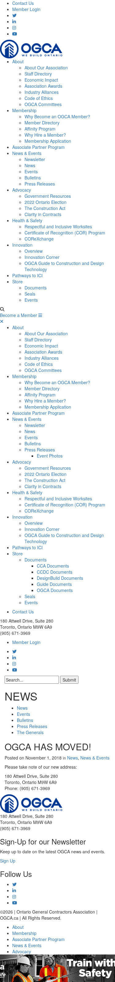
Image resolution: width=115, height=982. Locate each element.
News (30, 165)
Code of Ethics (39, 98)
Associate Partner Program (38, 147)
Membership (24, 110)
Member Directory (42, 123)
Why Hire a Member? (45, 135)
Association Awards (43, 86)
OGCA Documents (55, 590)
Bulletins (33, 178)
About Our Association (46, 67)
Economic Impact (41, 80)
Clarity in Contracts (43, 214)
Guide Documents (54, 584)
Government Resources (48, 196)
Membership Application (48, 141)
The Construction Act (45, 208)
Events (31, 171)
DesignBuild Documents (60, 578)
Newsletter (35, 159)
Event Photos (50, 456)
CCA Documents (53, 566)
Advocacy (21, 190)
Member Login (26, 9)
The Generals (30, 732)
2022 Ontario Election (46, 202)
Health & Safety (27, 220)
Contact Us (23, 3)
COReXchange (39, 239)
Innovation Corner (42, 257)
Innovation (22, 245)
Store (17, 281)
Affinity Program (40, 129)
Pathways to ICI (27, 275)
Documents (36, 288)
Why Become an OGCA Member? (57, 116)
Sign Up (7, 861)
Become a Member (18, 315)
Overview (34, 251)
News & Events (26, 153)
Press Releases (40, 184)
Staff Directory (38, 74)
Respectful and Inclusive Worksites (58, 226)
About (18, 61)
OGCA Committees (43, 104)
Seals (30, 294)
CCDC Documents (54, 572)
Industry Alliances (42, 92)
